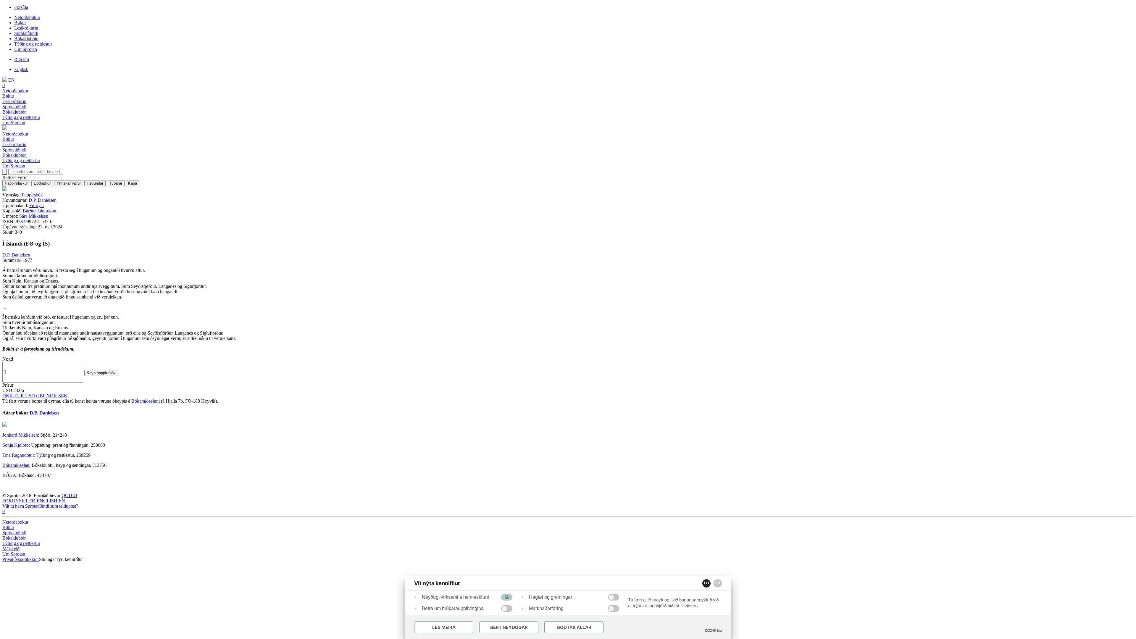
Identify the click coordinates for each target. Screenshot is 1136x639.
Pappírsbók (32, 194)
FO (706, 583)
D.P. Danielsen (43, 200)
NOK (52, 395)
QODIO (69, 495)
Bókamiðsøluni (145, 401)
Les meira (444, 627)
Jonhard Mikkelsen (20, 435)
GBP (41, 395)
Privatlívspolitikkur (20, 559)
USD (30, 395)
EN (717, 583)
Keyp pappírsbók (101, 373)
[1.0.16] (713, 630)
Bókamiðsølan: (16, 465)
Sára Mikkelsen (33, 216)
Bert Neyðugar (509, 627)
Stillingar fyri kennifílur (61, 559)
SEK (62, 395)
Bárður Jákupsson (39, 210)
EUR (19, 395)
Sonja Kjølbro (15, 445)
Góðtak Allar (574, 627)
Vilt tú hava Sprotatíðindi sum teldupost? (40, 506)
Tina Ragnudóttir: (19, 455)
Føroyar (36, 205)
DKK (8, 395)
